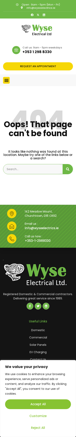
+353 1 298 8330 (37, 51)
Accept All (38, 404)
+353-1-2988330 (38, 241)
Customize (38, 416)
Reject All (38, 428)
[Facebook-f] (30, 306)
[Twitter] (38, 306)
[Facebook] (32, 15)
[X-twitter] (38, 15)
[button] (6, 80)
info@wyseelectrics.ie (42, 228)
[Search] (68, 169)
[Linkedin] (44, 15)
